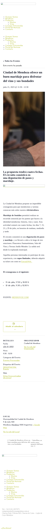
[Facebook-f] (5, 523)
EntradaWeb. (26, 261)
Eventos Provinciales (11, 360)
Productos (9, 20)
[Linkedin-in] (23, 523)
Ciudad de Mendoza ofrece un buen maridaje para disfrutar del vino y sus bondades (19, 442)
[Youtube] (29, 523)
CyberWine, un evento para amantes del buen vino (37, 443)
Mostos (13, 22)
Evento (6, 369)
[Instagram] (11, 523)
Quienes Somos (11, 17)
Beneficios (9, 19)
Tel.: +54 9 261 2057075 (11, 509)
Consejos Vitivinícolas (14, 26)
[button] (24, 33)
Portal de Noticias (12, 28)
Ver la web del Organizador (29, 348)
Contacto (9, 29)
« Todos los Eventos (11, 61)
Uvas (12, 24)
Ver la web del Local (11, 432)
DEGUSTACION (9, 367)
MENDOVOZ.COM (20, 297)
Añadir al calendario (14, 326)
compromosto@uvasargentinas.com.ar (15, 511)
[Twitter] (17, 523)
